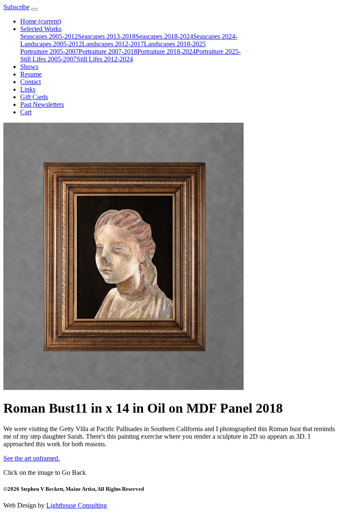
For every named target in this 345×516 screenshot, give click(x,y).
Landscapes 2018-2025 (175, 43)
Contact (30, 81)
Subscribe (16, 7)
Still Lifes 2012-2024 (105, 59)
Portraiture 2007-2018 (108, 51)
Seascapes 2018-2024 (164, 36)
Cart (26, 112)
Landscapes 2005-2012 (51, 43)
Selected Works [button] (40, 28)
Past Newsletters (42, 104)
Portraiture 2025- (218, 51)
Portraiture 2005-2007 (49, 51)
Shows (29, 66)
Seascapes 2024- (215, 36)
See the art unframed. (31, 458)
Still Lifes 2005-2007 (48, 59)
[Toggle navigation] (34, 9)
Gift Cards (34, 96)
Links (27, 89)
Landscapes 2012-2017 (113, 43)
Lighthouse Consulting (76, 505)
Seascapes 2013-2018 (106, 36)
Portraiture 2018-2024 (166, 51)
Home (40, 21)
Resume (31, 74)
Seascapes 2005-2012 (49, 36)
